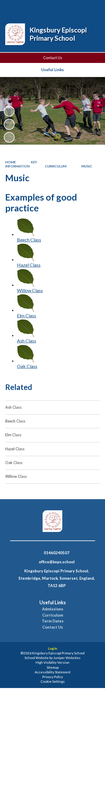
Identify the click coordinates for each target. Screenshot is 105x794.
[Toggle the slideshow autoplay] (9, 111)
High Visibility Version (52, 662)
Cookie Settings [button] (53, 681)
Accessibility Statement (53, 672)
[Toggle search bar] (63, 8)
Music (86, 166)
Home (10, 162)
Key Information (21, 164)
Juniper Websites (66, 658)
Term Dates (53, 621)
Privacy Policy (52, 677)
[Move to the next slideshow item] (9, 137)
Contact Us (52, 57)
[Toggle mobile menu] (93, 8)
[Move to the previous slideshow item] (9, 124)
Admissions (52, 609)
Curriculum (55, 166)
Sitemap (53, 667)
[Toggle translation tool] (78, 8)
